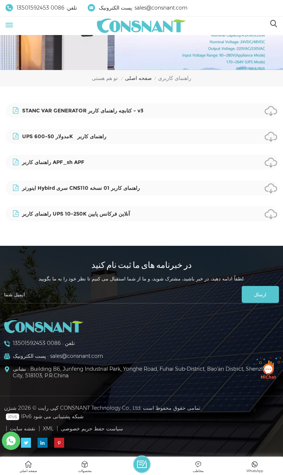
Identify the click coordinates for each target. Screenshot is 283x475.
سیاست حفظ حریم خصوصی (92, 428)
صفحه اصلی (138, 78)
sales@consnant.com (161, 7)
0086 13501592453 (40, 7)
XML (48, 428)
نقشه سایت (22, 428)
